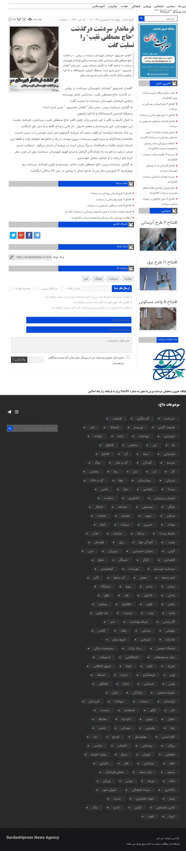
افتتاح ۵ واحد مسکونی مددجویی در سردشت (109, 206)
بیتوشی (170, 630)
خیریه (171, 666)
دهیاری (104, 763)
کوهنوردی (107, 569)
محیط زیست (167, 533)
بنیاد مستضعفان (164, 657)
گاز (173, 471)
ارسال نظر (36, 360)
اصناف (101, 675)
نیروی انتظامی (102, 666)
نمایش (146, 630)
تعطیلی (170, 754)
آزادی (138, 807)
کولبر (149, 604)
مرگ (97, 462)
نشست (104, 710)
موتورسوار (141, 736)
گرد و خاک (96, 480)
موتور (149, 719)
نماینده (117, 533)
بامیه (172, 613)
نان (135, 471)
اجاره (126, 683)
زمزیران (112, 551)
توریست (134, 569)
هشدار (125, 515)
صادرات (170, 639)
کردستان (169, 701)
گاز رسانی (169, 622)
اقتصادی (169, 560)
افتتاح (105, 454)
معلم (143, 577)
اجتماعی (158, 6)
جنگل (171, 507)
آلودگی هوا (146, 542)
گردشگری (143, 418)
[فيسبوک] (29, 235)
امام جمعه (168, 577)
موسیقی (147, 507)
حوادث (124, 6)
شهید (148, 515)
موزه (128, 586)
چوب (150, 613)
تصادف (122, 507)
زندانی (171, 595)
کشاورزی (133, 498)
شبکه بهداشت (139, 622)
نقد (127, 595)
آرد (126, 454)
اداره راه (126, 719)
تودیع (116, 736)
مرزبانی (170, 480)
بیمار (172, 798)
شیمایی (149, 683)
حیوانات (119, 701)
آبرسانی (145, 639)
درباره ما (164, 12)
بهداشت (144, 436)
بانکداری (170, 790)
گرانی (171, 551)
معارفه (102, 719)
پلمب (171, 542)
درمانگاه (105, 586)
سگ (95, 807)
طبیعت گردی (166, 427)
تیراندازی (149, 763)
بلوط (129, 666)
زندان (149, 586)
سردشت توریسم (164, 569)
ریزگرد (171, 745)
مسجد (171, 772)
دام (173, 710)
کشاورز (148, 595)
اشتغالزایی (132, 657)
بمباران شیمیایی (143, 551)
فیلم (149, 666)
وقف (123, 630)
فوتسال (99, 542)
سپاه (146, 454)
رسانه (140, 533)
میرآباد (125, 524)
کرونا (172, 816)
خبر (112, 622)
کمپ (116, 807)
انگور (153, 710)
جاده (120, 436)
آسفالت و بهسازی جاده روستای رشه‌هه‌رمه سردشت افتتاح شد (101, 218)
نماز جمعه (145, 772)
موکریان (112, 6)
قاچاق (109, 445)
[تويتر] (13, 235)
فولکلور (103, 683)
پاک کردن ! (19, 360)
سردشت (113, 279)
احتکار (99, 507)
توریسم (138, 427)
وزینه (151, 781)
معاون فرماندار (115, 772)
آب (154, 471)
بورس (128, 781)
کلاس (101, 630)
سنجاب (144, 701)
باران (115, 692)
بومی (172, 683)
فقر (126, 763)
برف (172, 728)
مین (90, 551)
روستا (171, 489)
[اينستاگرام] (17, 412)
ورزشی (147, 6)
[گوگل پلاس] (21, 235)
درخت (124, 675)
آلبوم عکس (99, 6)
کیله (102, 524)
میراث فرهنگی (141, 790)
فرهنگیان (149, 675)
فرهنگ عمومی (166, 648)
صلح (101, 560)
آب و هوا (119, 577)
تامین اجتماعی (165, 807)
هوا (121, 480)
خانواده (101, 515)
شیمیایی (169, 454)
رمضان (102, 604)
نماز (125, 489)
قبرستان (94, 701)
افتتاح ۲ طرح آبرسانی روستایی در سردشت (110, 193)
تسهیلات (104, 657)
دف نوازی (102, 613)
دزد (95, 736)
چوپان (146, 754)
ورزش (106, 781)
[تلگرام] (37, 235)
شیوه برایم (119, 639)
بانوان (171, 604)
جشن (102, 728)
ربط (116, 471)
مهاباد (171, 524)
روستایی (147, 745)
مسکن (171, 515)
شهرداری (169, 436)
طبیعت (117, 418)
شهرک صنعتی (166, 692)
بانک (172, 781)
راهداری (148, 489)
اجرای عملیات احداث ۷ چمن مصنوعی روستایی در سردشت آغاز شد (98, 212)
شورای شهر (110, 790)
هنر (86, 279)
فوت (151, 816)
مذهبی (133, 445)
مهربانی (125, 728)
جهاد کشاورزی (145, 798)
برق (121, 542)
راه (173, 445)
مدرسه (171, 462)
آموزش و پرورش (164, 498)
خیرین (148, 524)
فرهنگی (136, 6)
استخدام (129, 710)
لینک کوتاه (58, 257)
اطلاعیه (126, 604)
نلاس (104, 489)
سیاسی (171, 6)
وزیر (172, 675)
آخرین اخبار (163, 83)
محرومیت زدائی (103, 648)
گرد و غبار (121, 462)
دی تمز (160, 838)
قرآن (95, 533)
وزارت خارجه (98, 754)
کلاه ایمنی (168, 736)
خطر (172, 763)
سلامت (108, 498)
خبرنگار (123, 560)
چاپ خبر (37, 19)
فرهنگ (98, 279)
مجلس (94, 471)
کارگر (146, 560)
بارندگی (137, 692)
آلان (95, 577)
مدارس (98, 745)
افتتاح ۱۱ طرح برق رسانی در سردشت (113, 200)
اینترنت (127, 613)
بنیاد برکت (134, 648)
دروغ (124, 754)
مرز (155, 445)
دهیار (171, 719)
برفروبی (150, 728)
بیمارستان (144, 480)
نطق (106, 595)
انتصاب (122, 745)
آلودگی (147, 462)
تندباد (117, 798)
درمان (171, 586)
